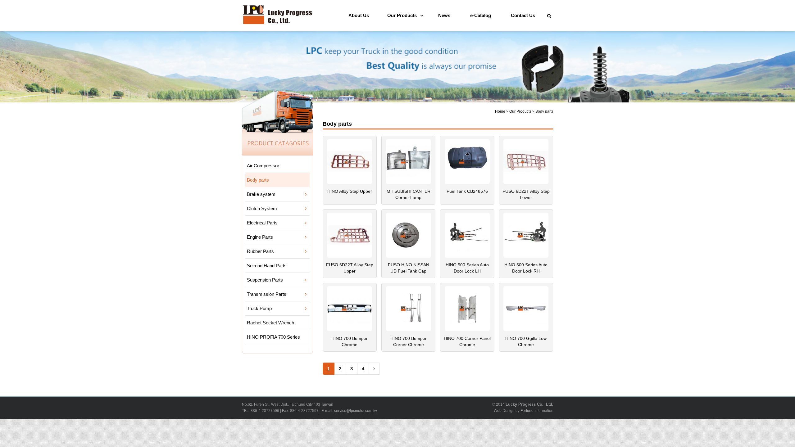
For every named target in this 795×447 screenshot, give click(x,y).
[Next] (374, 369)
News (444, 15)
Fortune (527, 411)
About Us (358, 15)
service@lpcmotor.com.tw (355, 411)
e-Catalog (480, 15)
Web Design (504, 411)
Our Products (402, 15)
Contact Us (523, 15)
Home (500, 111)
